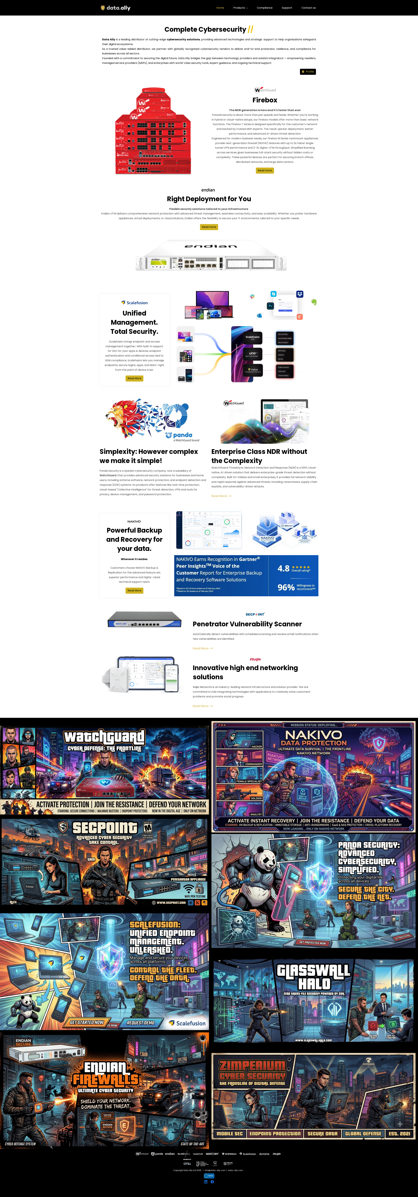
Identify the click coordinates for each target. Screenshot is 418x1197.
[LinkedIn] (205, 1181)
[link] (265, 87)
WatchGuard (108, 475)
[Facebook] (212, 1181)
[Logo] (116, 7)
